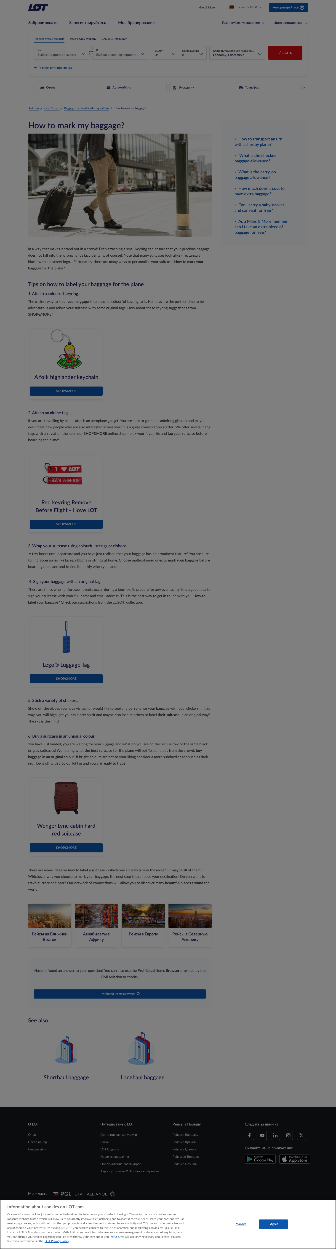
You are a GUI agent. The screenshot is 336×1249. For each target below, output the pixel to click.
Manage (241, 1223)
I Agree (273, 1223)
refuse (115, 1237)
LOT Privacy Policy (57, 1241)
